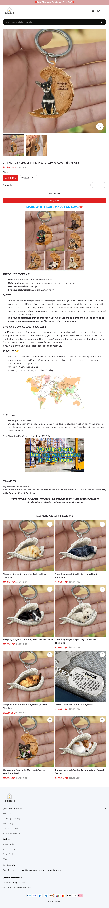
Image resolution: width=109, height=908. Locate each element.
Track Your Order (10, 828)
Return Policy (9, 849)
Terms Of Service (10, 854)
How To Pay (8, 823)
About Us (7, 814)
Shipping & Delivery (11, 819)
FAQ (5, 859)
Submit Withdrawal (12, 833)
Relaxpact (57, 901)
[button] (103, 11)
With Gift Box (28, 178)
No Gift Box (10, 178)
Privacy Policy (9, 844)
